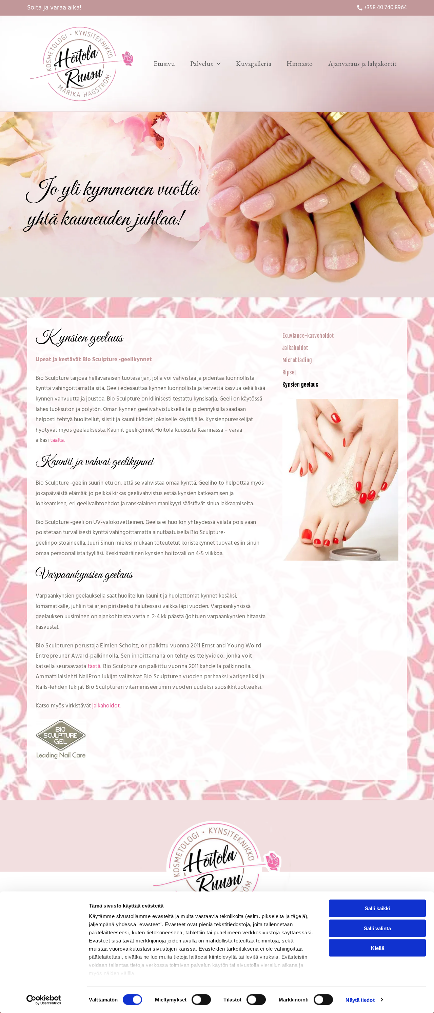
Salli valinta (377, 928)
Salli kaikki (377, 908)
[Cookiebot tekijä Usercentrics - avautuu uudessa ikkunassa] (44, 1000)
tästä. (94, 666)
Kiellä (377, 948)
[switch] (201, 999)
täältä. (57, 440)
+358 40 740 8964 (385, 7)
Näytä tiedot (360, 999)
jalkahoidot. (106, 705)
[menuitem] (167, 63)
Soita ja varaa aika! (54, 7)
